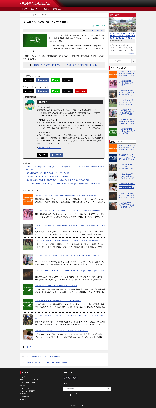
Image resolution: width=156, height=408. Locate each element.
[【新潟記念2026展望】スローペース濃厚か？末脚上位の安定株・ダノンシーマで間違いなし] (113, 196)
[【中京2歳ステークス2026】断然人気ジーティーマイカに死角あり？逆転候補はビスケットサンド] (28, 274)
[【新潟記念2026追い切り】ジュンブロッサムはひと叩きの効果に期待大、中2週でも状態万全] (28, 319)
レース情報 (32, 15)
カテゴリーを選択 (70, 378)
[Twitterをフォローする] (64, 394)
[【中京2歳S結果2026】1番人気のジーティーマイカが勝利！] (28, 304)
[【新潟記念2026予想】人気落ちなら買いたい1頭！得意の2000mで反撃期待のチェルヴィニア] (28, 259)
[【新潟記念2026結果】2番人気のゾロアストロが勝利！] (28, 289)
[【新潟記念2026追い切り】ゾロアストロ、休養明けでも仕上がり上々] (28, 334)
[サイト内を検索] (133, 61)
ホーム (23, 15)
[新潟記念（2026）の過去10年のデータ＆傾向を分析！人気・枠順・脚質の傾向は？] (28, 199)
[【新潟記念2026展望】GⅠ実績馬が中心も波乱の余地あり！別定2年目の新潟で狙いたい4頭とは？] (28, 229)
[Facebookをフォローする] (71, 394)
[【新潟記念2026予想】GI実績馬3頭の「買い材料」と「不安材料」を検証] (113, 177)
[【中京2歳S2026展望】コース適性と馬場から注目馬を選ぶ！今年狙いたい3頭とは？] (28, 244)
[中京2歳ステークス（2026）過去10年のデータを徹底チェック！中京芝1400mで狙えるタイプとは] (113, 158)
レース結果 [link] (42, 15)
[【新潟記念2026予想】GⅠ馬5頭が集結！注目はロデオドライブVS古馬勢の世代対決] (28, 214)
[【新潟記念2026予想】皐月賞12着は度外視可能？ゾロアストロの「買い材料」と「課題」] (113, 206)
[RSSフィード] (77, 394)
